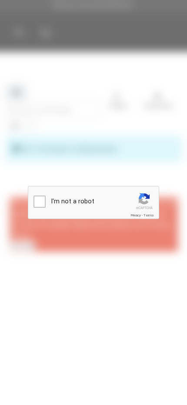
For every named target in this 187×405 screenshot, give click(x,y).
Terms (149, 215)
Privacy (135, 215)
